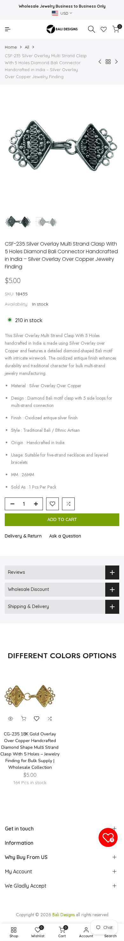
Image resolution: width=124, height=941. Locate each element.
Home (11, 47)
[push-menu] (7, 29)
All (27, 47)
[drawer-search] (91, 29)
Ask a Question (65, 536)
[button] (52, 504)
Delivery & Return (23, 536)
